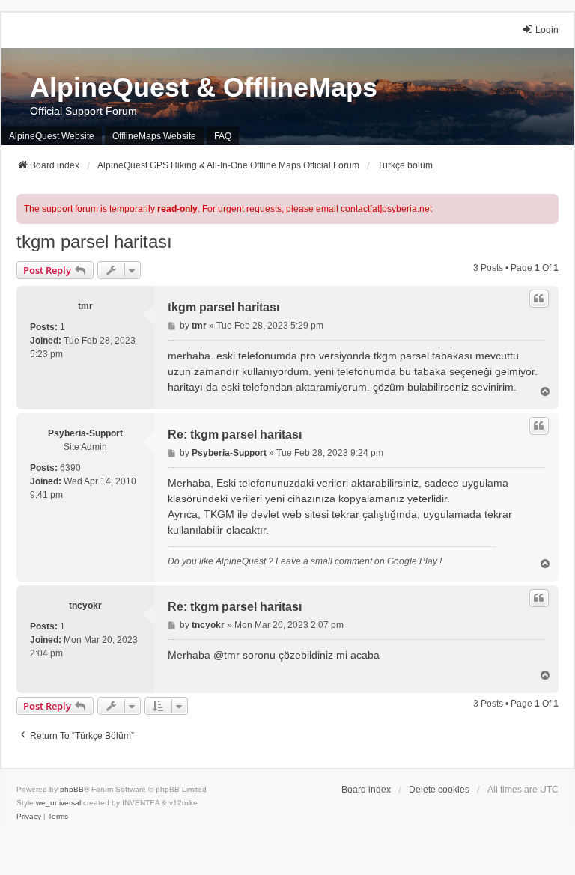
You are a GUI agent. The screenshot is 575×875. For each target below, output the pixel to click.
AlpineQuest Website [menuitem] (51, 136)
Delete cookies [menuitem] (439, 789)
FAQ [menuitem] (222, 136)
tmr (85, 306)
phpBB (72, 789)
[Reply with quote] (539, 299)
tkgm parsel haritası (94, 241)
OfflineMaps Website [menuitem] (154, 136)
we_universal (58, 803)
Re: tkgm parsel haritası (235, 434)
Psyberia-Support (85, 433)
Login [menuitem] (547, 30)
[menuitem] (28, 816)
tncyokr (85, 605)
